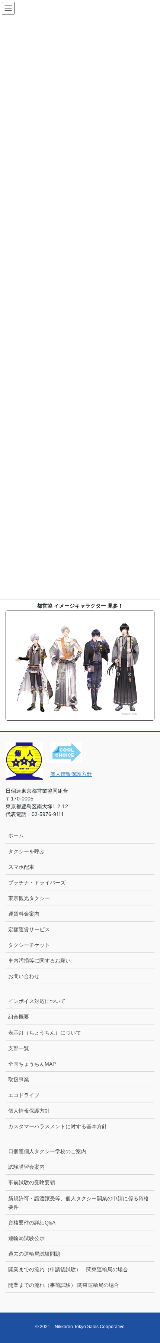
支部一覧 (18, 1048)
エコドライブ (23, 1095)
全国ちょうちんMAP (32, 1064)
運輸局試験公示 (26, 1238)
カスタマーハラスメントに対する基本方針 (57, 1126)
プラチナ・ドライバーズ (36, 883)
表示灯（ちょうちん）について (44, 1033)
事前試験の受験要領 (31, 1182)
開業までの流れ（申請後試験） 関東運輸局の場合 (68, 1269)
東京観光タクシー (29, 898)
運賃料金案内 (23, 914)
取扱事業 (18, 1080)
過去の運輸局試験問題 (34, 1254)
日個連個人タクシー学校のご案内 (50, 1151)
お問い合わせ (23, 976)
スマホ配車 (21, 867)
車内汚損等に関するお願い (39, 961)
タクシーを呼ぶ (26, 851)
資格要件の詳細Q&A (31, 1223)
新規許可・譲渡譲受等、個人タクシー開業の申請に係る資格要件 (78, 1202)
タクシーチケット (29, 945)
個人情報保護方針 (71, 774)
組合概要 (18, 1017)
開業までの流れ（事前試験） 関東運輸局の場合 (63, 1285)
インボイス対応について (36, 1001)
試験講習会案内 (26, 1167)
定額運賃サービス (29, 929)
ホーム (16, 835)
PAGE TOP (149, 1296)
